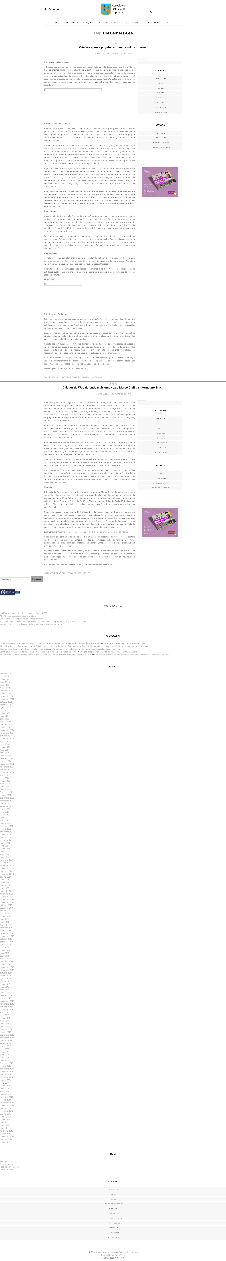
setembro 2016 (6, 1009)
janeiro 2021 (5, 863)
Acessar (3, 1161)
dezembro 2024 (7, 730)
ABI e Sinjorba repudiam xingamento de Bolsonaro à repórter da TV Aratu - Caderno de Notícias (43, 646)
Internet (66, 377)
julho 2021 (4, 846)
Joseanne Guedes (101, 53)
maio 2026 (5, 682)
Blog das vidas (161, 112)
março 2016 (5, 1026)
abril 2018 (4, 956)
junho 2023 (5, 781)
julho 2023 (5, 778)
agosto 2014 (5, 1080)
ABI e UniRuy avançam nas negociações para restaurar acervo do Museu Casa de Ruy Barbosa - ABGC (46, 654)
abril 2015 (4, 1057)
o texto (62, 82)
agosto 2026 (6, 673)
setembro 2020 (7, 874)
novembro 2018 (7, 936)
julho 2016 (4, 1015)
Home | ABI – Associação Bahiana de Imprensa (117, 1252)
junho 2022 (5, 815)
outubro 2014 (6, 1074)
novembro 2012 (7, 1136)
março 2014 (5, 1094)
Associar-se (153, 23)
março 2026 (5, 688)
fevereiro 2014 (6, 1097)
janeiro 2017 (5, 998)
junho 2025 (5, 713)
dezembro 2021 (7, 832)
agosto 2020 (6, 877)
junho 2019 (5, 916)
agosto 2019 (5, 911)
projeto (76, 377)
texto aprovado (56, 319)
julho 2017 (4, 981)
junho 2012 (5, 1142)
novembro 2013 (7, 1105)
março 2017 (5, 992)
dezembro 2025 (7, 696)
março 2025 (5, 721)
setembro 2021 (6, 840)
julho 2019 (4, 913)
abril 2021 (4, 854)
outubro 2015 (6, 1040)
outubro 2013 (6, 1108)
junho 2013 (5, 1119)
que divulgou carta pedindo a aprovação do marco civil (70, 261)
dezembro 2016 (7, 1001)
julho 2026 (5, 676)
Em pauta (161, 98)
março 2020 (5, 891)
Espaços (87, 23)
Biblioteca (116, 23)
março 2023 (5, 789)
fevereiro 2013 (6, 1131)
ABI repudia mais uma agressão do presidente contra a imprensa (119, 646)
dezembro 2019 (7, 899)
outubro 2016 (6, 1006)
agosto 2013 (5, 1114)
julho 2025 (5, 710)
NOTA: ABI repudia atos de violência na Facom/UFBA (23, 613)
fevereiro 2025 (6, 724)
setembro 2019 (6, 908)
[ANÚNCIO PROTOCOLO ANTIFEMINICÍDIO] (162, 182)
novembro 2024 (7, 733)
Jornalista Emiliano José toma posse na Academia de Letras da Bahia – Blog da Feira (38, 652)
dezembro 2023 (7, 764)
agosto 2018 (5, 944)
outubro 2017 (6, 973)
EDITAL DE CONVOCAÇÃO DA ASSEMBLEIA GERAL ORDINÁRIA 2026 (31, 624)
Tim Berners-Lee (52, 377)
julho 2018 (4, 947)
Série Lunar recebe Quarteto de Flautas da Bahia (21, 619)
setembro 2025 (7, 705)
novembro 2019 (7, 902)
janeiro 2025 (5, 727)
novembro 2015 (7, 1038)
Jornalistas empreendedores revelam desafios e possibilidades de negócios (86, 649)
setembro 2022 (7, 806)
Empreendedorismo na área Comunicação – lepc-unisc (24, 649)
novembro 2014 (7, 1071)
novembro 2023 (7, 767)
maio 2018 (4, 953)
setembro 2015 (6, 1043)
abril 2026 (4, 685)
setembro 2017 (6, 975)
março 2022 (5, 823)
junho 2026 (5, 679)
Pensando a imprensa (161, 147)
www (70, 573)
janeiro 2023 (5, 795)
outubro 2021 (6, 837)
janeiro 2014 (5, 1100)
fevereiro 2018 (6, 961)
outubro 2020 (6, 871)
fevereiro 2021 (6, 860)
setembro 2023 (7, 772)
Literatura (160, 93)
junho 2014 (5, 1086)
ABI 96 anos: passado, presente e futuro (18, 616)
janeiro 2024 (5, 761)
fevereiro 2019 (6, 927)
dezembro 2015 (7, 1035)
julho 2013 (4, 1117)
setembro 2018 (6, 942)
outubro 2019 (6, 905)
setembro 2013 (6, 1111)
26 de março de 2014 (121, 53)
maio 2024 (5, 750)
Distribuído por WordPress (113, 1255)
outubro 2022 (6, 803)
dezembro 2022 (7, 798)
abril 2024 (4, 752)
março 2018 (5, 959)
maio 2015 (4, 1054)
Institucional (69, 23)
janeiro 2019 (5, 930)
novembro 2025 (7, 699)
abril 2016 (4, 1023)
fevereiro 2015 (6, 1063)
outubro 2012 (6, 1139)
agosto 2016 (5, 1012)
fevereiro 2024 (6, 758)
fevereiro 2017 (6, 995)
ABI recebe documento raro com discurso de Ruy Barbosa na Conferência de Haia (132, 654)
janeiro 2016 (5, 1032)
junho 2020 (5, 882)
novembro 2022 (7, 800)
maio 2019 (4, 919)
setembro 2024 (7, 738)
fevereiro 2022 (6, 826)
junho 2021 (5, 848)
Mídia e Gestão (161, 102)
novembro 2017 (7, 970)
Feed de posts (6, 1164)
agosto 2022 (6, 809)
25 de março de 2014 (121, 394)
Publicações (135, 23)
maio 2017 (4, 987)
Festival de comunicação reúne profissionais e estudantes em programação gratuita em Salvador (43, 621)
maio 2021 (4, 851)
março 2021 (5, 857)
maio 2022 (5, 817)
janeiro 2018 (5, 964)
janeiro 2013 (5, 1133)
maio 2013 (4, 1122)
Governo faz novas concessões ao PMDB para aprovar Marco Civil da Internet (93, 532)
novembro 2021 (7, 834)
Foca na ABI (161, 138)
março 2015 (5, 1060)
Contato (169, 23)
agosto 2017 (5, 978)
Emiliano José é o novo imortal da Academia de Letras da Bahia (108, 652)
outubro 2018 (6, 939)
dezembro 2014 (7, 1069)
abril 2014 (4, 1091)
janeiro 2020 (5, 896)
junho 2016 (5, 1018)
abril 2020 (4, 888)
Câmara (85, 377)
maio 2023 (5, 784)
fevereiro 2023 (6, 792)
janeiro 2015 (5, 1066)
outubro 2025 (6, 702)
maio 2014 (4, 1088)
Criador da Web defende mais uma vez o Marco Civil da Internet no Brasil (113, 387)
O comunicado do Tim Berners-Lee (60, 414)
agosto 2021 (5, 843)
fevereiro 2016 (6, 1029)
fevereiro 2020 (6, 894)
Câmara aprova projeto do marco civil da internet (113, 47)
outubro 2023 (6, 769)
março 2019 (5, 925)
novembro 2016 (7, 1004)
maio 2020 (5, 885)
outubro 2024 (6, 736)
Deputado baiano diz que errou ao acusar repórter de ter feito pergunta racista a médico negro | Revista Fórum (50, 643)
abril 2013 (4, 1125)
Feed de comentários (9, 1167)
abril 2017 (4, 990)
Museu (101, 23)
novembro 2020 (7, 868)
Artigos (161, 88)
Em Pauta (161, 133)
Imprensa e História (161, 143)
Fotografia (161, 107)
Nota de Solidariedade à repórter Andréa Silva (124, 643)
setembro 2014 (6, 1077)
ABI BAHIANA (161, 78)
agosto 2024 (6, 741)
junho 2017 (5, 984)
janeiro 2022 (5, 829)
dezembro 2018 (7, 933)
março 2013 (5, 1128)
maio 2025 (5, 716)
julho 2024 (5, 744)
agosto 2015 (5, 1046)
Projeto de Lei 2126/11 (70, 70)
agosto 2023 (6, 775)
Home (55, 23)
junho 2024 (5, 747)
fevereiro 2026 (6, 690)
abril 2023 (4, 786)
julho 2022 (5, 812)
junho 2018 (5, 950)
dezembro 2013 (7, 1102)
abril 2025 (4, 719)
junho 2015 (5, 1052)
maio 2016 (4, 1021)
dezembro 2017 (7, 967)
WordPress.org (6, 1169)
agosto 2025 (6, 707)
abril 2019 (4, 922)
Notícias (113, 44)
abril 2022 (4, 820)
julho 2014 (4, 1083)
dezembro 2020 (7, 865)
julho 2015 (4, 1049)
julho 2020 (5, 879)
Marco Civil (97, 377)
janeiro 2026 (5, 693)
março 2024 (5, 755)
